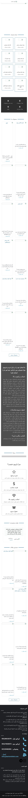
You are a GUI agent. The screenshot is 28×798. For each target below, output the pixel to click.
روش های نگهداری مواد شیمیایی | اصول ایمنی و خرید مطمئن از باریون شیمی (8, 657)
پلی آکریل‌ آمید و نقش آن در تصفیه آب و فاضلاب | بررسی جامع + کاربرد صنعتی (8, 616)
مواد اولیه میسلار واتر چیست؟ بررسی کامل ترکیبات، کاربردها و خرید (7, 305)
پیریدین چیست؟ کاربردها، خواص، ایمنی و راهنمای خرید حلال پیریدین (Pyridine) (7, 233)
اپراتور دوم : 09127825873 (11, 744)
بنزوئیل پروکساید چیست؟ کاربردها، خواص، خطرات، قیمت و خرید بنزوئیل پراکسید (7, 341)
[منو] (25, 2)
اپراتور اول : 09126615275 (11, 739)
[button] (14, 355)
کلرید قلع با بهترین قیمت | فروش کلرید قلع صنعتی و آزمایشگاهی (7, 196)
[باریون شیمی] (14, 1)
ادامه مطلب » (20, 147)
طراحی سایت (12, 795)
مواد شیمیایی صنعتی (20, 45)
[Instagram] (24, 760)
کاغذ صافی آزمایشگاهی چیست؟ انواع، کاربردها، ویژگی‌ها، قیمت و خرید (7, 267)
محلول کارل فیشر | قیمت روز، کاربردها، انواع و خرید (16, 719)
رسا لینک (24, 795)
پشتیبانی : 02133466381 (10, 749)
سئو (9, 795)
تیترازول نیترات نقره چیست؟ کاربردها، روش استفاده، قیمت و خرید (20, 302)
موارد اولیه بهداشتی (20, 72)
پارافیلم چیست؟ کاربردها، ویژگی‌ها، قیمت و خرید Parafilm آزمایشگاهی (20, 347)
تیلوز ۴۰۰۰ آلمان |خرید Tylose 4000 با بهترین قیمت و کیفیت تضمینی (7, 158)
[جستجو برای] (2, 2)
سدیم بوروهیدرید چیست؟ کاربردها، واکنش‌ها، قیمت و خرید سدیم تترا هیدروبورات (20, 271)
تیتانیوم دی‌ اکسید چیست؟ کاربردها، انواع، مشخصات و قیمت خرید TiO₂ (20, 194)
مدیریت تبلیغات (5, 795)
